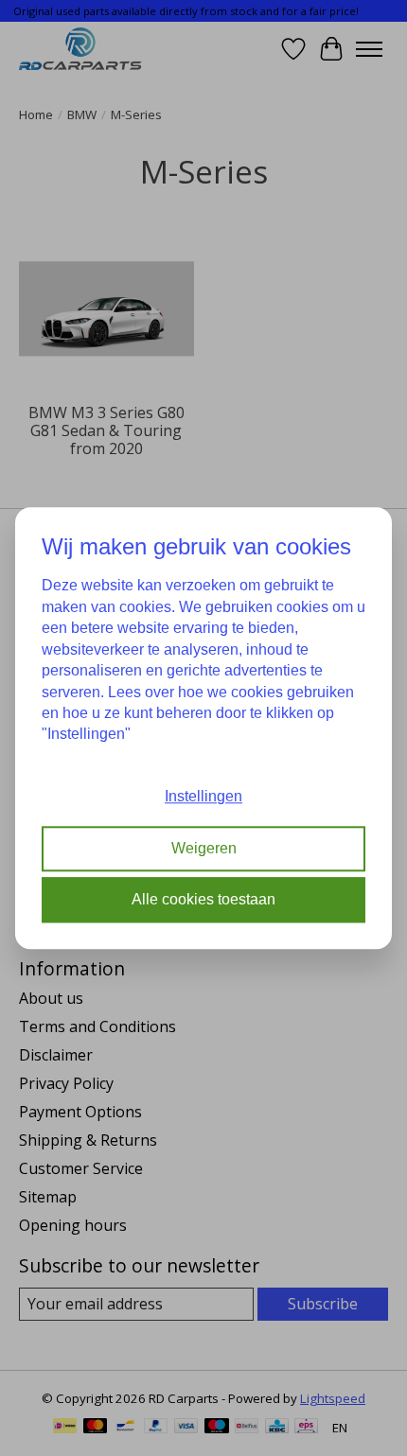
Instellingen (203, 796)
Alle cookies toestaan (203, 899)
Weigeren (204, 848)
